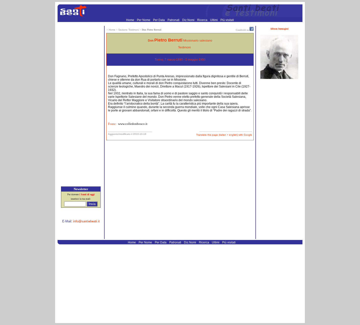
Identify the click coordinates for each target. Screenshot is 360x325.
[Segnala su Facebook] (251, 30)
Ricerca (202, 20)
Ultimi (214, 20)
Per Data (159, 20)
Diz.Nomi (188, 20)
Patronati (174, 20)
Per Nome (144, 20)
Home (130, 20)
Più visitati (227, 20)
